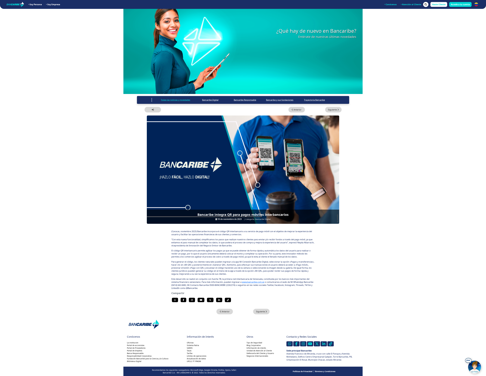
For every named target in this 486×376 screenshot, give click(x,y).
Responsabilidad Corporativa (139, 356)
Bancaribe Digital (210, 100)
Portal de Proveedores (136, 348)
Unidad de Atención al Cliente (259, 350)
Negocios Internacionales (257, 356)
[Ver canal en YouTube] (201, 300)
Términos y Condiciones (325, 371)
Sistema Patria (193, 345)
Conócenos (391, 4)
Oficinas (190, 342)
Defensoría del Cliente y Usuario (260, 353)
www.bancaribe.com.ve (253, 282)
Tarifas (190, 353)
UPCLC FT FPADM (194, 361)
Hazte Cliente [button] (439, 4)
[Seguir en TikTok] (228, 300)
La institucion (132, 342)
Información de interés (256, 348)
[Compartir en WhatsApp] (175, 300)
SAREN (190, 348)
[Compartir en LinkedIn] (219, 300)
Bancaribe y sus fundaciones (279, 100)
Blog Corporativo (254, 345)
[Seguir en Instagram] (192, 300)
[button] (476, 4)
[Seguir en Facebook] (183, 300)
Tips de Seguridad (254, 342)
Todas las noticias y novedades (175, 100)
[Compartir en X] (210, 300)
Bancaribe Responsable (245, 100)
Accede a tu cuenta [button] (460, 4)
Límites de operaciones (196, 356)
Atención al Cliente (411, 4)
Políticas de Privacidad (302, 371)
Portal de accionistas (135, 345)
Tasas (189, 350)
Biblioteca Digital (134, 361)
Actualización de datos (196, 358)
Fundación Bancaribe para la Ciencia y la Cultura (147, 358)
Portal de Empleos (134, 350)
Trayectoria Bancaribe (314, 100)
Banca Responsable (135, 353)
